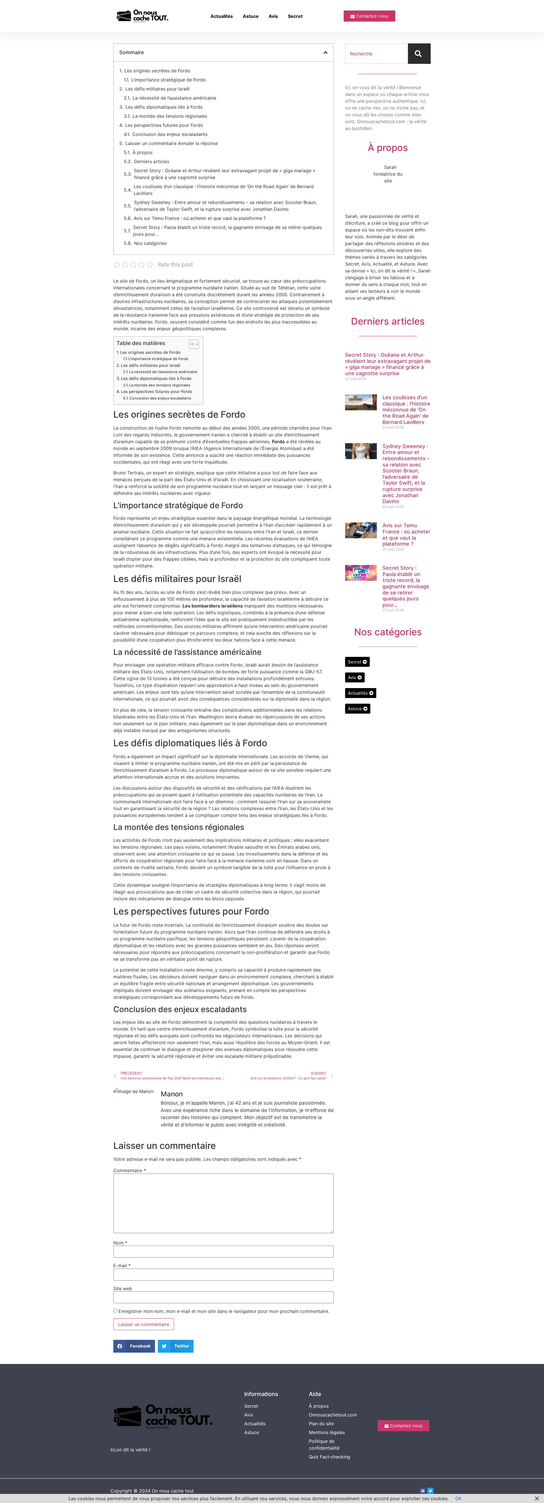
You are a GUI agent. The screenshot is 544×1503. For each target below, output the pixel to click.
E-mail (122, 1265)
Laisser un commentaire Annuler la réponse (172, 143)
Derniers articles (151, 161)
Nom (120, 1243)
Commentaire (129, 1170)
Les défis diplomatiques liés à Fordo (164, 107)
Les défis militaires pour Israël (158, 89)
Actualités (222, 16)
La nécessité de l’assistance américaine (174, 98)
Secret (295, 16)
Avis (273, 16)
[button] (325, 52)
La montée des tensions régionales (170, 116)
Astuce (251, 16)
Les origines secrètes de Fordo (157, 70)
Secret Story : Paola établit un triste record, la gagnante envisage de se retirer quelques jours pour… (227, 230)
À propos (142, 152)
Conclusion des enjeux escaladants (169, 134)
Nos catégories (150, 243)
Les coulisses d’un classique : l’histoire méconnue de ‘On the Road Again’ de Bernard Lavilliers (224, 190)
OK (458, 1498)
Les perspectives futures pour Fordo (164, 125)
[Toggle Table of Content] (191, 344)
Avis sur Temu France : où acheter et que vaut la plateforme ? (200, 218)
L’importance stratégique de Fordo (168, 80)
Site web (122, 1288)
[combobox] (376, 53)
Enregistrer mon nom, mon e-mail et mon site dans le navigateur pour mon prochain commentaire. (223, 1311)
